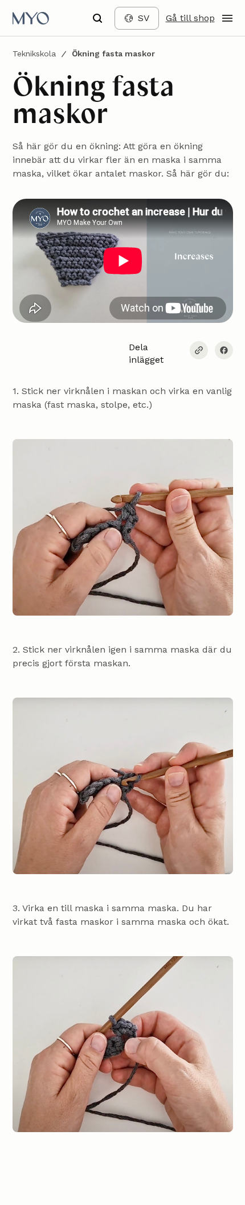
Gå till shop (190, 18)
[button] (97, 18)
